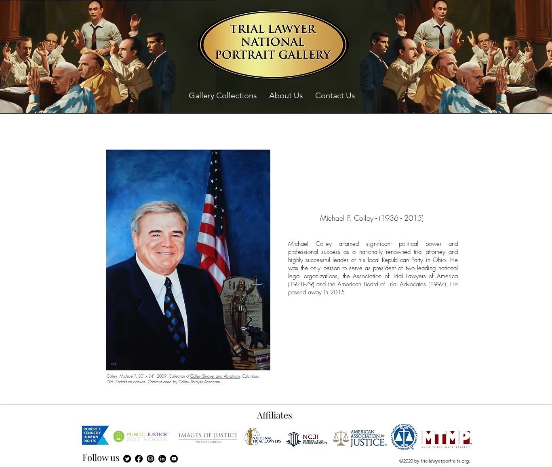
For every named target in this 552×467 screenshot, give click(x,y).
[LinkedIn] (162, 459)
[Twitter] (127, 459)
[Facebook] (139, 459)
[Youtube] (174, 459)
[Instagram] (150, 459)
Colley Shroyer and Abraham (215, 376)
